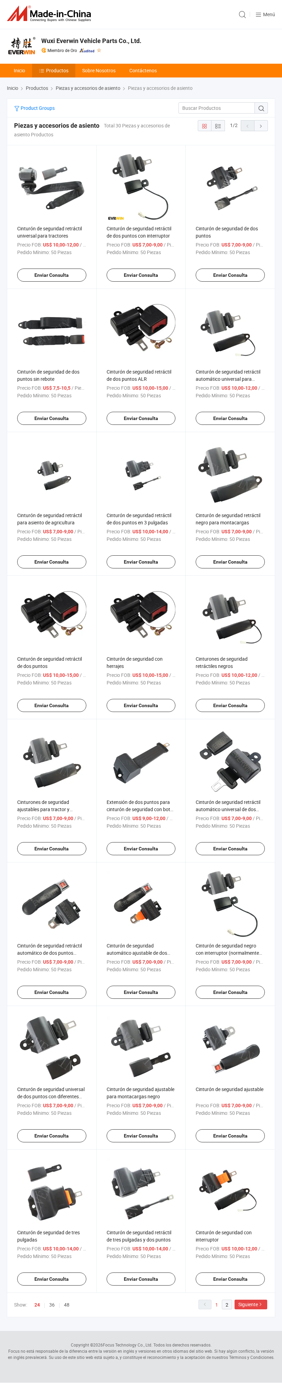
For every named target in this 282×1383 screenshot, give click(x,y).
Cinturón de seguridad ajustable (229, 1089)
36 (52, 1304)
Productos (57, 70)
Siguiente (248, 1304)
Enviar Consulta (51, 275)
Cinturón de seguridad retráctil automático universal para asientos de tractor (228, 378)
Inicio (19, 70)
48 (66, 1304)
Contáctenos (143, 70)
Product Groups (37, 108)
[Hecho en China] (50, 14)
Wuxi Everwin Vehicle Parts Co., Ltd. (91, 40)
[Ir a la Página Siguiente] (261, 126)
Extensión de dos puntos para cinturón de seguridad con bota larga (140, 809)
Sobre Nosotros (99, 70)
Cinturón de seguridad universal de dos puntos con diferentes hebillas (51, 1096)
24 (37, 1305)
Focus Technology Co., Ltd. (127, 1345)
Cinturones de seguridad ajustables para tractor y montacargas (43, 809)
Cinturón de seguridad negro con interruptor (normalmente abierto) (227, 952)
